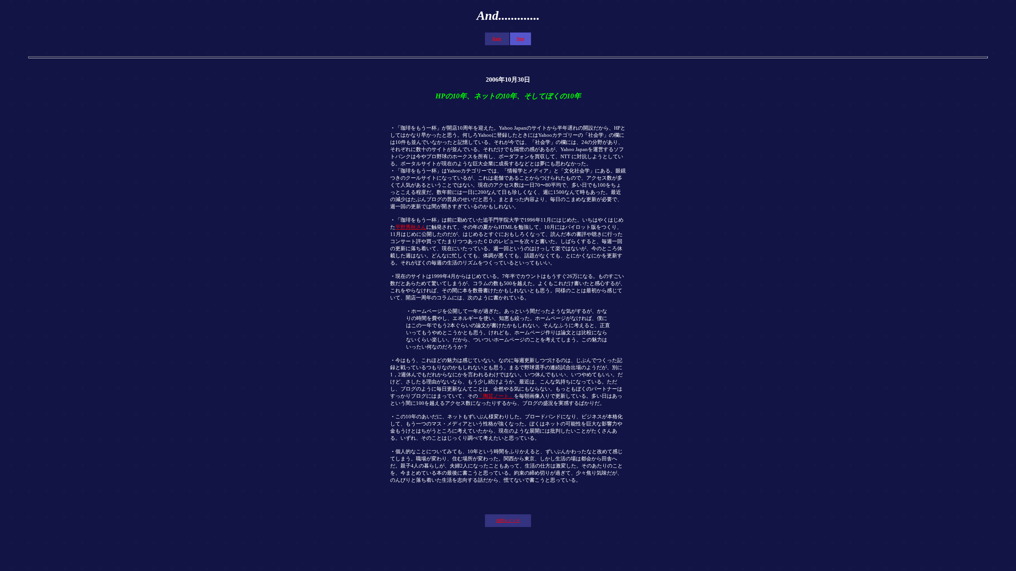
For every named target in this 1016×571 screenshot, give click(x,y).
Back (497, 38)
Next (520, 38)
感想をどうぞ (508, 520)
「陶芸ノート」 (496, 396)
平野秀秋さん (410, 227)
